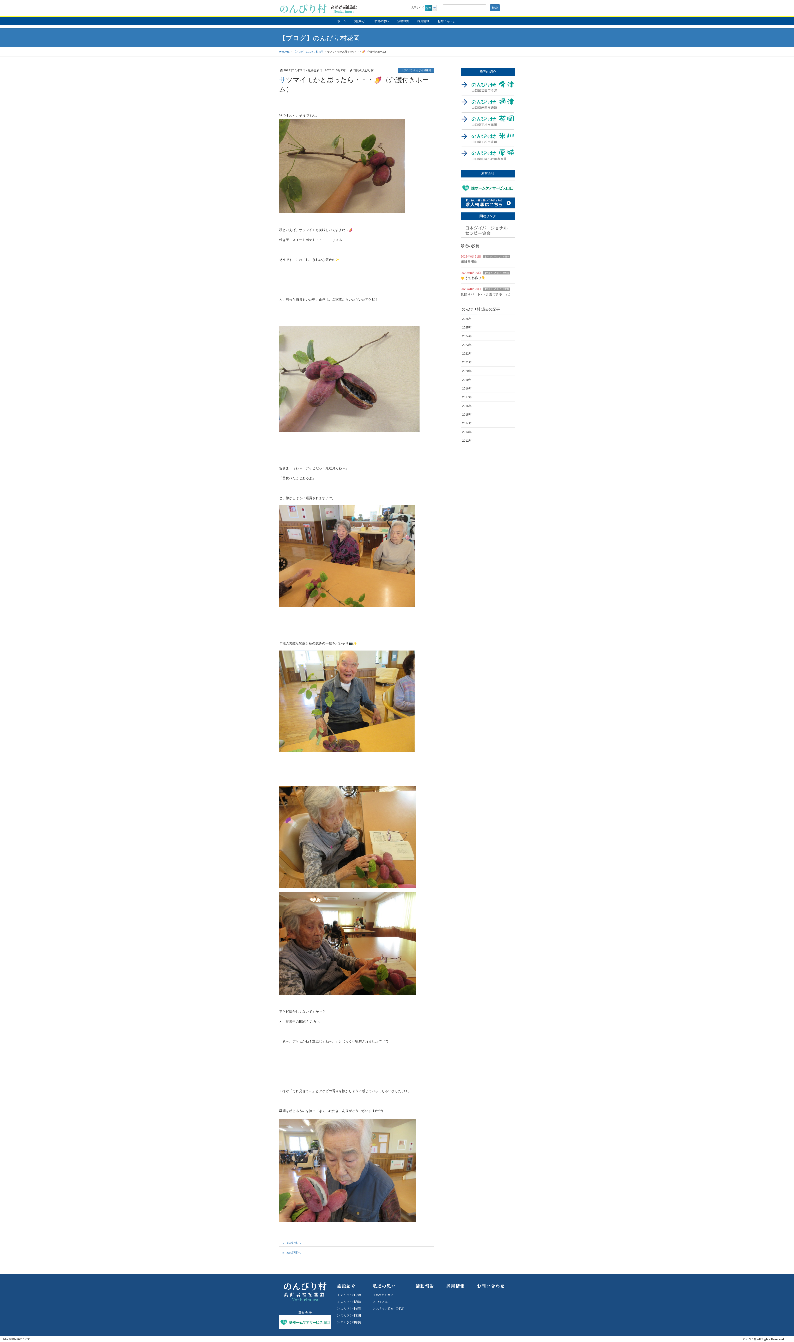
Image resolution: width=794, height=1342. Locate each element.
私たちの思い (384, 1295)
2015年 (467, 414)
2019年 (467, 379)
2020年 (467, 371)
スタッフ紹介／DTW (390, 1308)
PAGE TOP (773, 1298)
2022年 (467, 353)
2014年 (467, 423)
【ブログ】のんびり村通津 (496, 256)
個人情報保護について (16, 1339)
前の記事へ (293, 1243)
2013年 (467, 432)
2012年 (467, 440)
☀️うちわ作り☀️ (473, 278)
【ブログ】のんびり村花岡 (416, 70)
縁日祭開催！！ (472, 261)
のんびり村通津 (351, 1302)
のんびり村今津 (351, 1295)
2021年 (467, 362)
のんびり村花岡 (351, 1308)
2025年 (467, 327)
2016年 (467, 405)
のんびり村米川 (351, 1315)
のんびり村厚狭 (351, 1322)
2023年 (467, 344)
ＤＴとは (382, 1302)
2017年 (467, 397)
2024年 (467, 336)
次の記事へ (293, 1252)
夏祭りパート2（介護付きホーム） (486, 294)
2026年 (467, 318)
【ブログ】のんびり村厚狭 (496, 273)
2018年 (467, 388)
